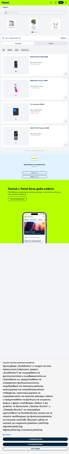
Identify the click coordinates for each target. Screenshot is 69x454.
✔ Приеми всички (35, 439)
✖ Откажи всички (35, 444)
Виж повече (7, 434)
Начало (5, 7)
